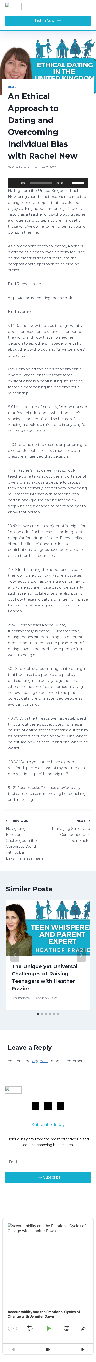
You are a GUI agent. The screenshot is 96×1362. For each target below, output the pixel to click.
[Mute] (67, 182)
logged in (40, 1061)
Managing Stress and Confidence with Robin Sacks (71, 831)
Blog (12, 87)
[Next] (81, 955)
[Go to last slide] (14, 955)
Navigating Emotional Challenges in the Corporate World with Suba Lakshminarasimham (24, 840)
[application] (48, 183)
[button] (87, 6)
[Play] (14, 182)
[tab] (38, 1014)
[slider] (79, 182)
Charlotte (19, 167)
